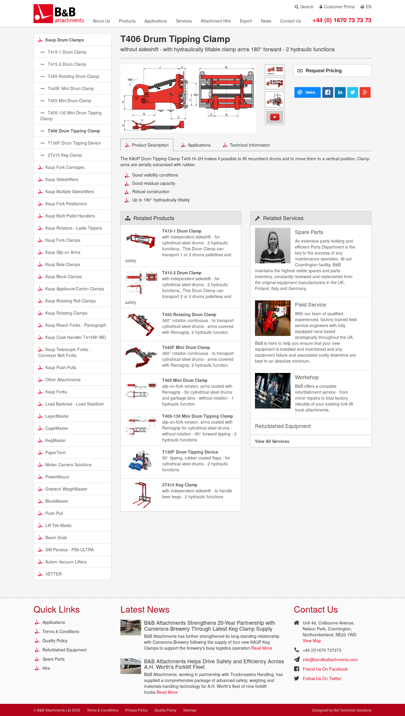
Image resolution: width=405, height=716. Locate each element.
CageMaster (56, 428)
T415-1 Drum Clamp (66, 52)
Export (246, 21)
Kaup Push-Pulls (60, 367)
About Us (101, 21)
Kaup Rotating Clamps (66, 313)
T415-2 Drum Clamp (66, 64)
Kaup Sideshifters (61, 179)
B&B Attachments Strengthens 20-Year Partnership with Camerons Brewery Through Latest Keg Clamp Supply (209, 625)
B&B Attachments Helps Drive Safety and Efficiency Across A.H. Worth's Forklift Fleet (214, 664)
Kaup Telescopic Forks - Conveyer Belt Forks (64, 352)
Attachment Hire (216, 21)
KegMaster (55, 440)
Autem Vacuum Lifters (66, 562)
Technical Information (250, 145)
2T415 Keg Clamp (64, 155)
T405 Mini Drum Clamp (69, 100)
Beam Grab (56, 537)
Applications (155, 21)
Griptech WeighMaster (66, 489)
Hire (46, 668)
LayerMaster (57, 416)
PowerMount (57, 477)
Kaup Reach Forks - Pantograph (75, 325)
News (266, 21)
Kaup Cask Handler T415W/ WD (75, 337)
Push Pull (54, 513)
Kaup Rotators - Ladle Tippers (73, 228)
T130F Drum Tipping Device (74, 143)
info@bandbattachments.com (330, 659)
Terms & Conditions (60, 631)
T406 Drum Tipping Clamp (73, 131)
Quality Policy (55, 640)
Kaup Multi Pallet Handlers (70, 216)
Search (307, 6)
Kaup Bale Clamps (62, 264)
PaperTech (55, 452)
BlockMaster (56, 501)
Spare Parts (53, 658)
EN (368, 6)
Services (184, 21)
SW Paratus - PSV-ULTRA (69, 549)
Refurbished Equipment (64, 649)
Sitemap (190, 709)
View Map (312, 640)
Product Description (150, 145)
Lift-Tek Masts (58, 525)
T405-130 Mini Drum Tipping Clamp (71, 115)
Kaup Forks (56, 392)
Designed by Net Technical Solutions (341, 709)
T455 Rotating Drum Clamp (73, 76)
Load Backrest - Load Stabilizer (74, 404)
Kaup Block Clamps (63, 276)
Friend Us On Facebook (325, 669)
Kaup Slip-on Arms (62, 252)
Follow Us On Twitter (322, 678)
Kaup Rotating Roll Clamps (70, 301)
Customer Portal (339, 6)
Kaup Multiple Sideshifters (69, 191)
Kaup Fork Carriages (64, 167)
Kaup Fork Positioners (66, 203)
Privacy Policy (136, 709)
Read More (261, 648)
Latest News (145, 609)
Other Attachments (63, 379)
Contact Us (290, 21)
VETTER (53, 574)
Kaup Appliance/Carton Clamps (74, 288)
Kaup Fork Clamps (62, 240)
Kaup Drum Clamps (64, 40)
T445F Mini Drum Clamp (70, 88)
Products (127, 21)
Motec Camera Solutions (68, 464)
